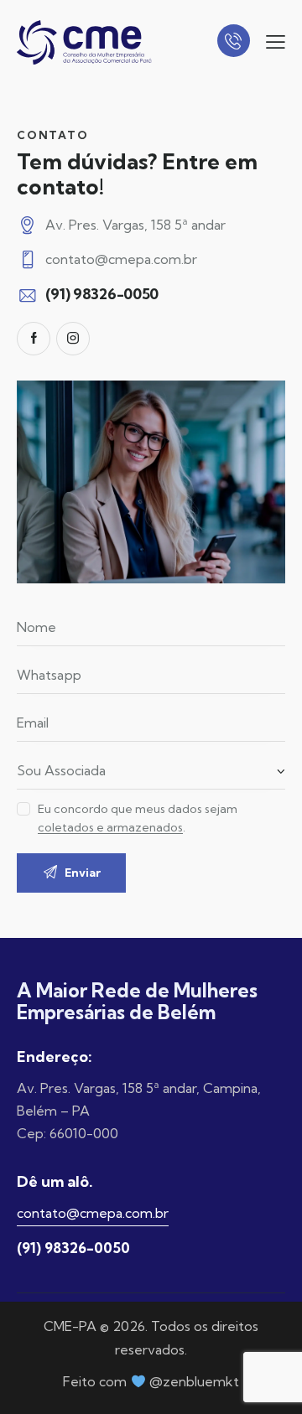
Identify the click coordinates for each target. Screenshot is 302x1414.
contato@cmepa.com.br (121, 259)
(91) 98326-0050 (73, 1247)
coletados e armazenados (110, 827)
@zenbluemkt (194, 1381)
